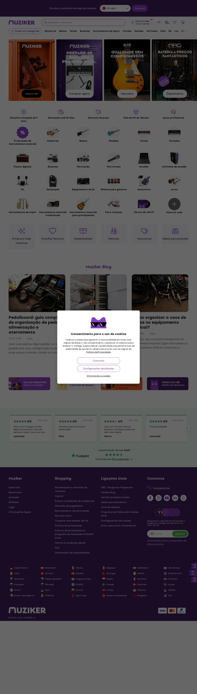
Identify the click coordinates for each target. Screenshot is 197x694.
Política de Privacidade (98, 352)
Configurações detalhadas (98, 368)
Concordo (98, 361)
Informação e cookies (98, 376)
